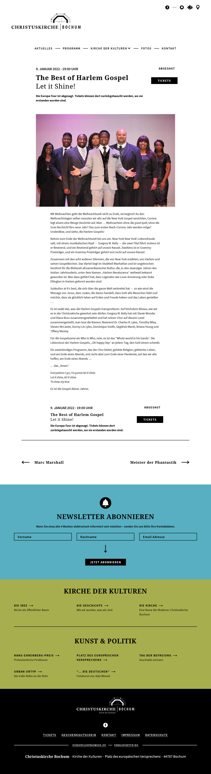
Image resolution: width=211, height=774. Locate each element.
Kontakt (169, 48)
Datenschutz (156, 735)
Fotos (146, 48)
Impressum (130, 735)
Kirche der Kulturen (109, 48)
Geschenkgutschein (78, 735)
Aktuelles (44, 48)
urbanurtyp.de (126, 745)
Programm (71, 48)
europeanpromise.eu (89, 745)
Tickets (164, 81)
